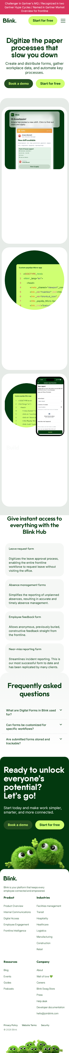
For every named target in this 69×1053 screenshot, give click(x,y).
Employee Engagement (16, 924)
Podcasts (9, 988)
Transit (40, 912)
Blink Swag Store (46, 988)
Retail (40, 949)
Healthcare (42, 924)
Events (7, 976)
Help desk (42, 1001)
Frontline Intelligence (15, 930)
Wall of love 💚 (45, 976)
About (40, 970)
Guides (7, 982)
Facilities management (49, 905)
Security (45, 1025)
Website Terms (29, 1025)
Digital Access (11, 918)
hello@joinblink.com (47, 1013)
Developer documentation (51, 1007)
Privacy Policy (11, 1025)
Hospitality (42, 918)
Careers (41, 982)
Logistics (41, 930)
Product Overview (13, 905)
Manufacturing (44, 936)
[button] (63, 21)
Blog (6, 970)
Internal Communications (17, 912)
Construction (43, 943)
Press (40, 994)
